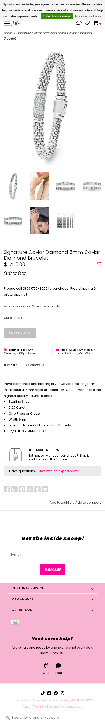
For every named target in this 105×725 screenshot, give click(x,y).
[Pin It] (22, 489)
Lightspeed (74, 706)
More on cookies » (88, 16)
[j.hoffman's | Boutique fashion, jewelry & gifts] (17, 23)
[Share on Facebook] (7, 489)
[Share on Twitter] (45, 489)
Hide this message (56, 16)
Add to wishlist (61, 502)
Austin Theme (33, 706)
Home (8, 33)
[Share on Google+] (14, 489)
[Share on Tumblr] (37, 489)
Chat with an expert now (57, 471)
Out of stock (20, 333)
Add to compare (88, 502)
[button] (79, 23)
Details (11, 365)
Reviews (35, 365)
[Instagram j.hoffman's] (62, 693)
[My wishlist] (87, 23)
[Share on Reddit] (30, 489)
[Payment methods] (16, 622)
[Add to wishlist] (99, 264)
